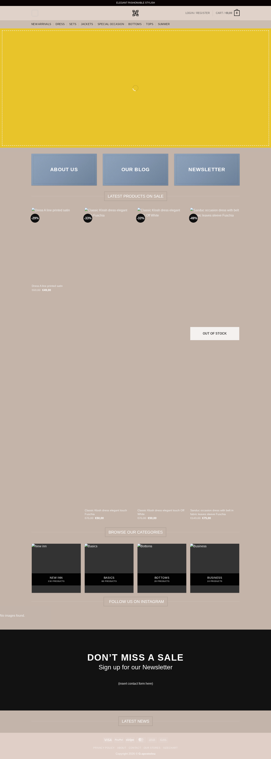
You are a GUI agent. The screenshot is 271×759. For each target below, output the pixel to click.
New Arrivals (41, 24)
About (121, 747)
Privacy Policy (104, 747)
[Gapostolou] (135, 13)
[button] (35, 13)
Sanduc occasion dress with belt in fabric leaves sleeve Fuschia (212, 512)
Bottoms (135, 24)
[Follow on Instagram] (230, 3)
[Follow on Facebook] (226, 3)
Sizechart (170, 747)
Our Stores (152, 747)
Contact (135, 747)
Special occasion (111, 24)
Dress (60, 24)
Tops (149, 24)
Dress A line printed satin (47, 285)
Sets (72, 24)
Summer (164, 24)
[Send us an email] (237, 3)
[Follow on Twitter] (234, 3)
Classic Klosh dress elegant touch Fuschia (106, 512)
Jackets (87, 24)
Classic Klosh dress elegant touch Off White (160, 512)
